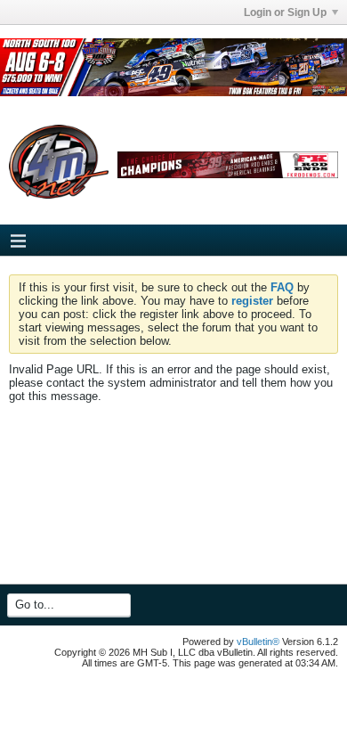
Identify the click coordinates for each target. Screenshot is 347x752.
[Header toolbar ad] (227, 165)
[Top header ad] (173, 67)
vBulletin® (258, 641)
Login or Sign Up (285, 12)
